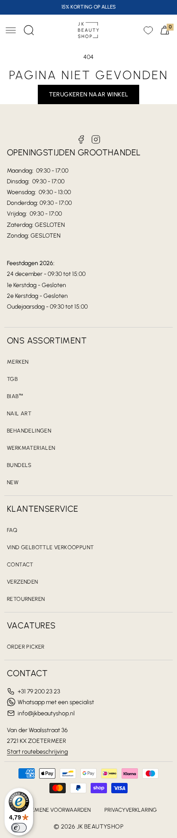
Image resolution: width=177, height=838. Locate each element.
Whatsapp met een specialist (56, 702)
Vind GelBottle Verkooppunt (50, 547)
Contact (20, 564)
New (12, 482)
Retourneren (26, 599)
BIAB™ (15, 396)
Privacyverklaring (130, 810)
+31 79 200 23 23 (39, 691)
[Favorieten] (148, 30)
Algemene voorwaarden (56, 810)
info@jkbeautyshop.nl (46, 713)
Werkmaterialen (31, 448)
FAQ (12, 530)
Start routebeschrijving (37, 751)
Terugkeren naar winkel (88, 94)
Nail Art (19, 413)
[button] (11, 30)
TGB (12, 379)
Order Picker (26, 646)
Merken (17, 362)
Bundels (19, 465)
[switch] (19, 827)
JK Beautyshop (100, 826)
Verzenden (22, 581)
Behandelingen (29, 430)
